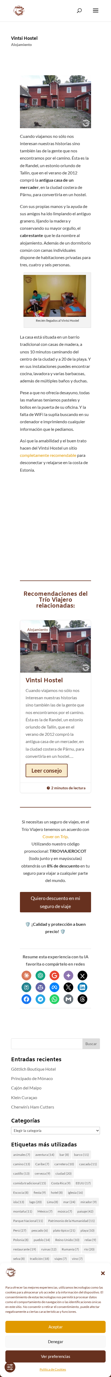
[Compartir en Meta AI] (54, 987)
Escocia (21, 1192)
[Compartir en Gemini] (68, 975)
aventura (44, 1155)
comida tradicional (29, 1183)
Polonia (21, 1240)
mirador (89, 1202)
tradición (39, 1259)
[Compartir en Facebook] (26, 999)
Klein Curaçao (24, 1097)
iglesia (75, 1192)
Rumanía (70, 1249)
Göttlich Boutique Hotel (33, 1068)
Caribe (42, 1164)
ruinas (49, 1249)
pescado (40, 1230)
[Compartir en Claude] (26, 975)
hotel (57, 1192)
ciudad (64, 1173)
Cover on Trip (55, 836)
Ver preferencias (55, 1356)
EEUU (83, 1183)
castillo (21, 1173)
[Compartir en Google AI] (54, 975)
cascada (88, 1164)
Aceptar (55, 1326)
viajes (60, 1259)
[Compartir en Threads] (82, 999)
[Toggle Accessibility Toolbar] (10, 1367)
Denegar (55, 1341)
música (65, 1211)
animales (21, 1155)
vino (77, 1259)
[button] (103, 1273)
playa (88, 1230)
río (89, 1249)
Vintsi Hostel (24, 38)
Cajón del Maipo (26, 1087)
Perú (19, 1230)
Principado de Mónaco (32, 1078)
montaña (22, 1211)
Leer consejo (47, 770)
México (45, 1211)
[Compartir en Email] (68, 999)
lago (35, 1202)
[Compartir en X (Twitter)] (68, 987)
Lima (52, 1202)
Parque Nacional (28, 1221)
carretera (64, 1164)
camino (21, 1164)
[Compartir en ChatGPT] (40, 975)
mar (69, 1202)
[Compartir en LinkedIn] (82, 987)
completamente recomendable (48, 455)
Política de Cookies (53, 1369)
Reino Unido (67, 1240)
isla (18, 1202)
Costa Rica (61, 1183)
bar (64, 1155)
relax (90, 1240)
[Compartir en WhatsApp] (54, 999)
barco (81, 1155)
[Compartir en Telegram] (40, 999)
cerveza (42, 1173)
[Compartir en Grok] (82, 975)
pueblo (42, 1240)
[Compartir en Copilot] (40, 987)
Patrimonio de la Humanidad (71, 1221)
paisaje (85, 1211)
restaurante (24, 1249)
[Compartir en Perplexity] (26, 987)
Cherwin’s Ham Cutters (32, 1106)
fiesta (40, 1192)
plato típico (64, 1230)
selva (19, 1259)
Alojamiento (21, 44)
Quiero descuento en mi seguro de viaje (55, 902)
